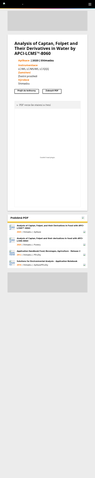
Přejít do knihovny (26, 91)
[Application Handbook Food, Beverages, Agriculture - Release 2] (12, 253)
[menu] (90, 4)
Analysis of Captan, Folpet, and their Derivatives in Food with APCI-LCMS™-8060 (50, 226)
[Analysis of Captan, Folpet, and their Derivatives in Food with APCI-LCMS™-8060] (12, 228)
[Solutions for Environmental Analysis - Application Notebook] (12, 263)
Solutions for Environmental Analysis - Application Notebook (47, 261)
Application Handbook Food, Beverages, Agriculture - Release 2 (48, 251)
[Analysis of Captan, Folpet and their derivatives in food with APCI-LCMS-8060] (12, 241)
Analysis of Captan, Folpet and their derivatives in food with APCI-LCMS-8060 (50, 239)
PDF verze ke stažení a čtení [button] (35, 104)
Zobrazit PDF (52, 91)
